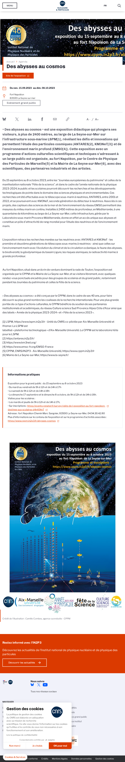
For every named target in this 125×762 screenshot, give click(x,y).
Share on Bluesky (4, 119)
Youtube (45, 684)
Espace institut (74, 721)
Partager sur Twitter (17, 119)
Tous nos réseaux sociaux (44, 691)
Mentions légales (60, 758)
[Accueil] (62, 6)
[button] (15, 757)
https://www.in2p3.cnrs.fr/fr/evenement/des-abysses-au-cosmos (67, 119)
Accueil (11, 61)
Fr (105, 5)
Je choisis (37, 745)
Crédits (44, 758)
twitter (38, 684)
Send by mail (55, 119)
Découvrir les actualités (21, 662)
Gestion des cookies (104, 758)
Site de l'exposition (16, 75)
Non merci (14, 745)
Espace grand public (77, 716)
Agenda (23, 61)
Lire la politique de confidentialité (22, 735)
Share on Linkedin (29, 119)
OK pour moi (60, 745)
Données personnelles (81, 758)
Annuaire (71, 726)
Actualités (72, 707)
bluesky (32, 684)
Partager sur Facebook (42, 119)
